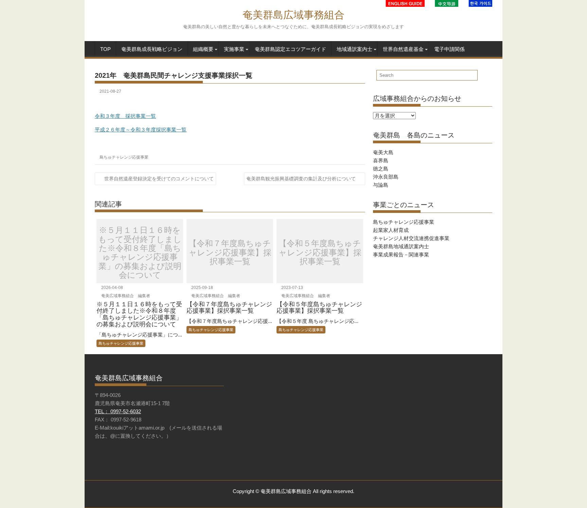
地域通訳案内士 (354, 49)
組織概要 (203, 49)
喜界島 (380, 160)
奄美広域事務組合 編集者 (125, 295)
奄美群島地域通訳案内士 (401, 246)
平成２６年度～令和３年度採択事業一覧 (140, 129)
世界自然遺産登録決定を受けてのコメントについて (159, 178)
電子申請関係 (449, 49)
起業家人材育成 (391, 230)
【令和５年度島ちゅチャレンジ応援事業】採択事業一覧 (320, 252)
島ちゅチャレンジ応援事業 (124, 157)
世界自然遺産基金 (403, 49)
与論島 (380, 185)
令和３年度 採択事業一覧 (125, 116)
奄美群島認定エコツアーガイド (290, 49)
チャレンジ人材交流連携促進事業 (411, 238)
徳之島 (380, 168)
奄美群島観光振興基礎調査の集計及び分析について (301, 178)
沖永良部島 (385, 177)
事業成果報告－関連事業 (401, 254)
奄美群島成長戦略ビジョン (151, 49)
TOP (105, 49)
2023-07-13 (291, 287)
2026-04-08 (111, 287)
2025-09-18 (201, 287)
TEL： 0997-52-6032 (118, 411)
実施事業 (234, 49)
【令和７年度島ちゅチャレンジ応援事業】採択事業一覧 (230, 252)
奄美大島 (383, 152)
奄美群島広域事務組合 (293, 14)
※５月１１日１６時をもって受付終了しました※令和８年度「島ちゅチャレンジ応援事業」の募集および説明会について (140, 252)
